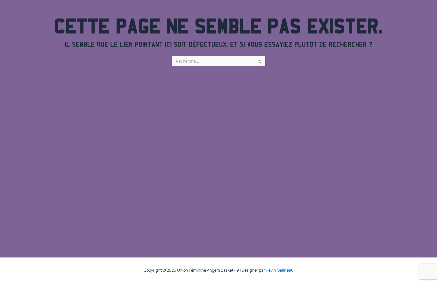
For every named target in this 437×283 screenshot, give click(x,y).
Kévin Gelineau (280, 270)
